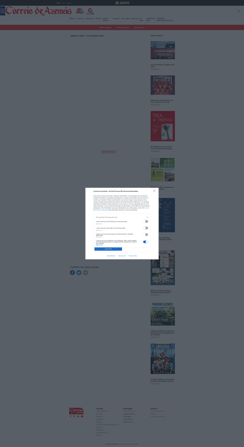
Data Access (122, 256)
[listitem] (122, 217)
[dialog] (122, 223)
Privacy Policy (133, 256)
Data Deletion (111, 256)
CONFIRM (108, 249)
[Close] (155, 191)
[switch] (145, 221)
